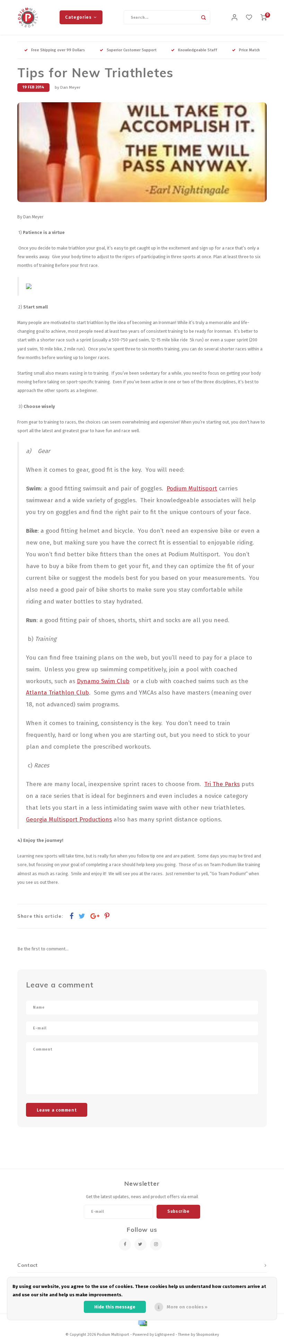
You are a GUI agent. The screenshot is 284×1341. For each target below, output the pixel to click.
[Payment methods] (142, 1322)
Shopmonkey (207, 1334)
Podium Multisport (192, 488)
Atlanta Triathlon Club (57, 692)
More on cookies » (187, 1306)
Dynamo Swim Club (103, 681)
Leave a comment (57, 1110)
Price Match (249, 50)
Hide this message (114, 1306)
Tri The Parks (222, 784)
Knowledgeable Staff (197, 50)
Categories (78, 17)
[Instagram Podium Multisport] (156, 1244)
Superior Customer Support (132, 50)
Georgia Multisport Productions (69, 819)
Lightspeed (165, 1334)
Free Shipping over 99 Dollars (58, 50)
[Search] (203, 17)
